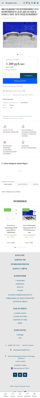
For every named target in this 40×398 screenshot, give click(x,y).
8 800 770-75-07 (14, 345)
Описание (8, 184)
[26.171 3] (20, 35)
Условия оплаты (20, 313)
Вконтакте (15, 375)
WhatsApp (20, 335)
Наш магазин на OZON (21, 368)
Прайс (20, 323)
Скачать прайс (20, 361)
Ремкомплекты (20, 264)
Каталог (20, 255)
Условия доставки (20, 316)
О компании (20, 280)
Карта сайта (20, 269)
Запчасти (20, 260)
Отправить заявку (20, 365)
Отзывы (20, 290)
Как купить (22, 184)
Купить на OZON (20, 81)
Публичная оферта (20, 301)
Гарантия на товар (20, 320)
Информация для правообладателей (20, 298)
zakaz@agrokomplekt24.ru (21, 350)
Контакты (20, 330)
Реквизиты (20, 284)
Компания (20, 276)
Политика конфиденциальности (20, 295)
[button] (15, 247)
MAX (20, 338)
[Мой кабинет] (35, 3)
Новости (20, 287)
